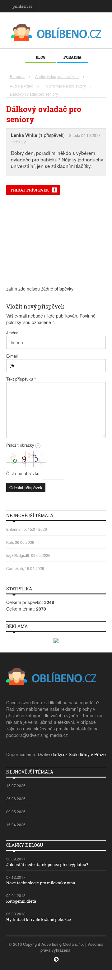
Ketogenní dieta (21, 901)
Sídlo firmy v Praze (87, 754)
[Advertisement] (56, 240)
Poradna (72, 57)
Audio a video (21, 85)
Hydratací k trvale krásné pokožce (38, 919)
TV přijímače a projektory (65, 85)
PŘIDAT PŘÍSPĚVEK (30, 189)
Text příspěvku (21, 379)
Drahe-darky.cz (53, 754)
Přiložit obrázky (20, 445)
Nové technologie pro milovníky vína (40, 883)
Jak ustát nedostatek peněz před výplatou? (47, 864)
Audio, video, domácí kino (57, 76)
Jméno (12, 333)
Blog (40, 57)
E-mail (12, 356)
